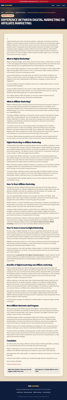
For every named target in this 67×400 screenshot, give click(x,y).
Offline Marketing (37, 392)
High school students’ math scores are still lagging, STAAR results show (19, 370)
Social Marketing (46, 392)
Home (2, 12)
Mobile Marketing (28, 392)
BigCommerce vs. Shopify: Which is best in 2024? (46, 370)
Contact (58, 5)
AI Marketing (20, 392)
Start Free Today (43, 1)
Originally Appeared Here (14, 364)
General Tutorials (9, 12)
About (63, 5)
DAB (6, 5)
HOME (53, 5)
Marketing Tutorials (20, 12)
